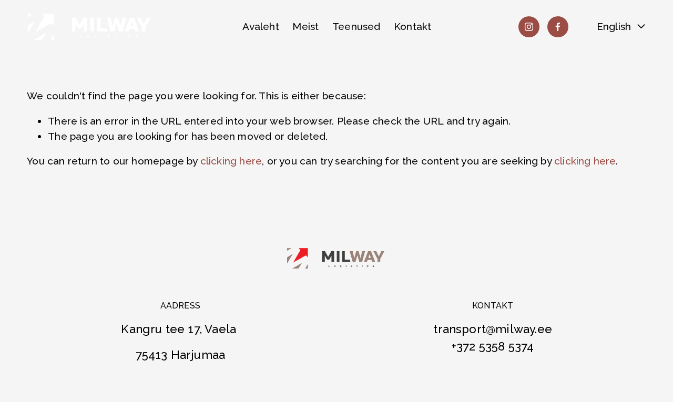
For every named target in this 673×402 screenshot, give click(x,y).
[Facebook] (557, 26)
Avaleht (260, 26)
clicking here (231, 161)
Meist (305, 26)
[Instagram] (528, 26)
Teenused (356, 26)
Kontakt (412, 26)
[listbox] (614, 26)
